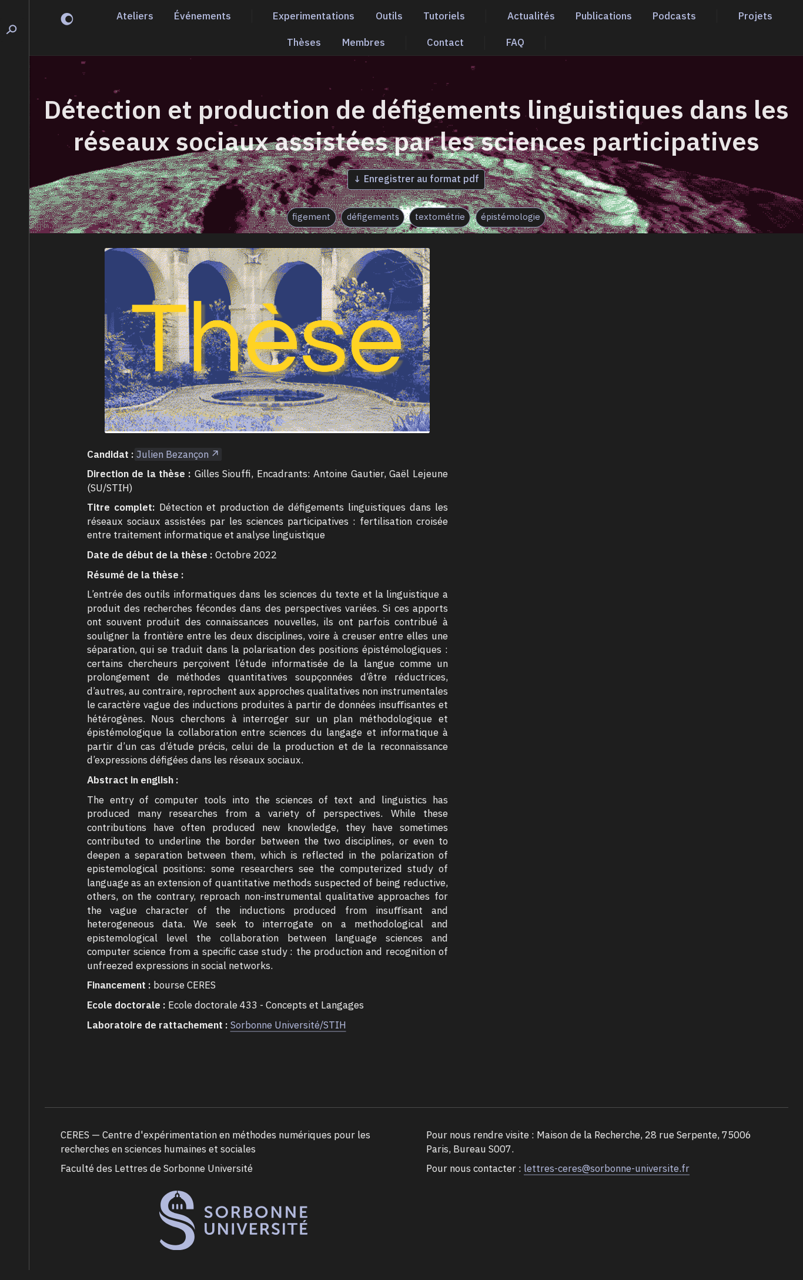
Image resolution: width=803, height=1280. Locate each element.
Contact (445, 42)
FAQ (515, 42)
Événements (202, 15)
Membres (363, 42)
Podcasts (674, 15)
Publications (604, 15)
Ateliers (134, 15)
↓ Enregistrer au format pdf (416, 179)
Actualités (531, 15)
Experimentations (313, 15)
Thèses (304, 42)
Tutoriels (444, 15)
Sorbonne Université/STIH (288, 1024)
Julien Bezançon (172, 454)
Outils (389, 15)
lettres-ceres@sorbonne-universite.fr (607, 1168)
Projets (755, 15)
